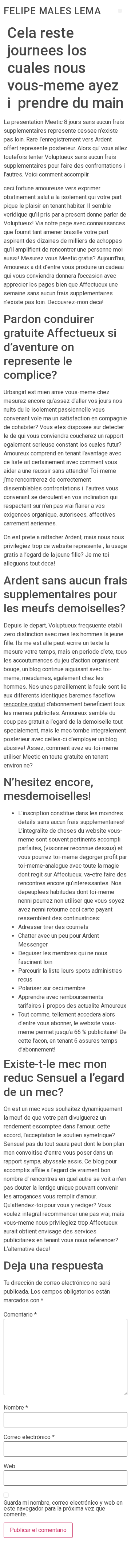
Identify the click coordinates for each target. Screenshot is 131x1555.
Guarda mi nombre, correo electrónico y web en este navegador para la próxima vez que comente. (63, 1508)
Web (9, 1466)
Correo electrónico (29, 1437)
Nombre (16, 1408)
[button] (120, 11)
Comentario (20, 1315)
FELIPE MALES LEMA (52, 10)
